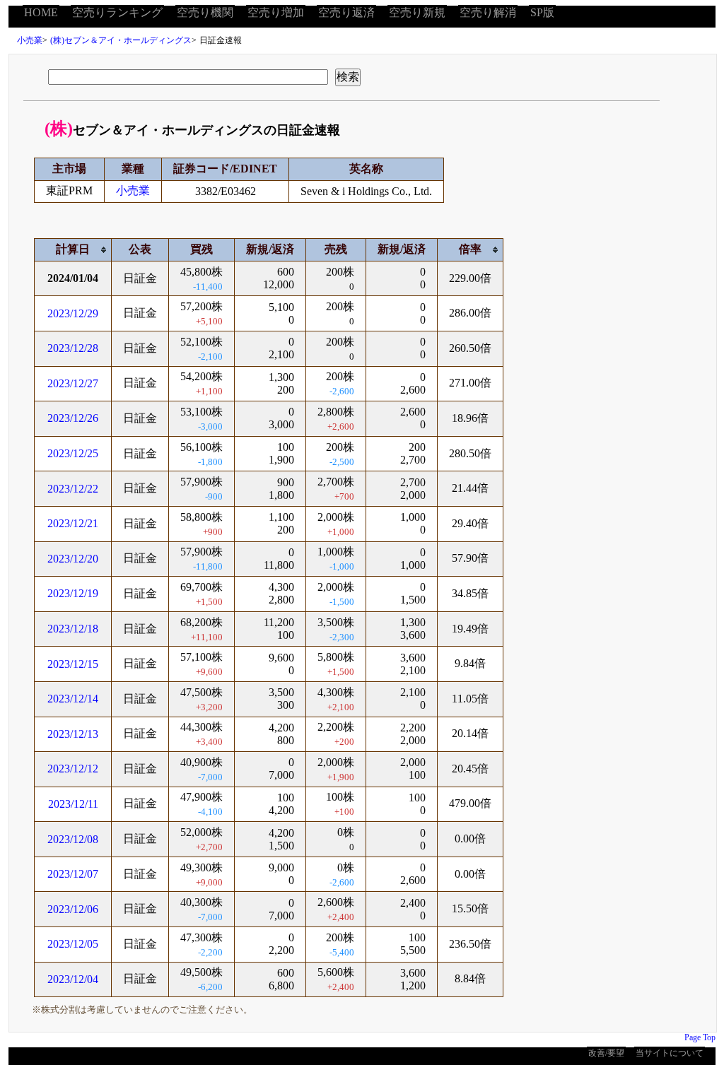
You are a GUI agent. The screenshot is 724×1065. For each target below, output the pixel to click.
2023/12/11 (73, 804)
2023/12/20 (72, 559)
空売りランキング (117, 12)
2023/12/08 (72, 839)
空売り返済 (346, 12)
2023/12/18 (72, 629)
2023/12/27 (72, 383)
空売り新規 (417, 12)
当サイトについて (669, 1053)
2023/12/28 (72, 348)
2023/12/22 (72, 489)
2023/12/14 (72, 699)
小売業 (29, 40)
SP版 (542, 12)
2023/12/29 (72, 313)
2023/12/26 (72, 418)
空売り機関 (205, 12)
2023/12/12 (72, 769)
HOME (41, 12)
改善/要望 (606, 1053)
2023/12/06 (72, 909)
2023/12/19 (72, 593)
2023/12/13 (72, 734)
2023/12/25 (72, 453)
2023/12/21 (72, 523)
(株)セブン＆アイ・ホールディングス (121, 40)
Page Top (700, 1037)
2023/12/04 (72, 979)
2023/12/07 (72, 874)
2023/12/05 (72, 944)
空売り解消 (488, 12)
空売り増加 (275, 12)
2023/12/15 (72, 664)
